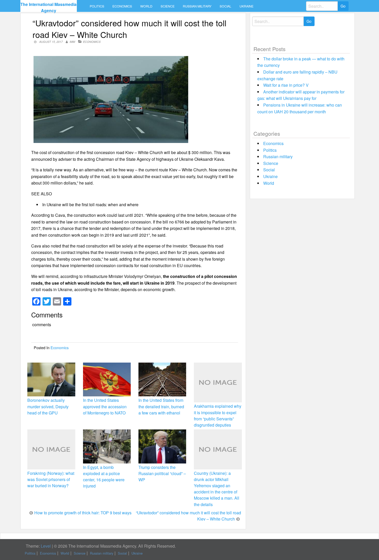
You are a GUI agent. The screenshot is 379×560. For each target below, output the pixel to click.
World (146, 6)
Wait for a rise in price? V (286, 85)
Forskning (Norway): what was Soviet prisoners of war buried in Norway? (50, 479)
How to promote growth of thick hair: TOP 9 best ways (82, 513)
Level (46, 546)
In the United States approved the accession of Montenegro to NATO (105, 406)
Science (168, 6)
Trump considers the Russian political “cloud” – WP (162, 473)
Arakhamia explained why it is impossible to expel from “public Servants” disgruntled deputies (217, 415)
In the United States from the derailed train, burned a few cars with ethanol (161, 406)
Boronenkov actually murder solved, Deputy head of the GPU (48, 406)
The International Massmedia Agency (48, 7)
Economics (122, 6)
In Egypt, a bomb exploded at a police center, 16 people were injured (104, 476)
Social (225, 6)
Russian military (197, 6)
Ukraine (246, 6)
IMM (72, 42)
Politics (97, 6)
